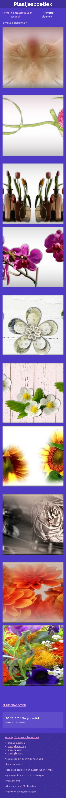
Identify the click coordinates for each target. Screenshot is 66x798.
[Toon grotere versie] (33, 57)
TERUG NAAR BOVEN (14, 705)
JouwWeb (21, 722)
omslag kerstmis (16, 753)
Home (6, 12)
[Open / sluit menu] (62, 4)
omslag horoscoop (17, 746)
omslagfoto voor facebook (22, 737)
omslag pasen (14, 750)
